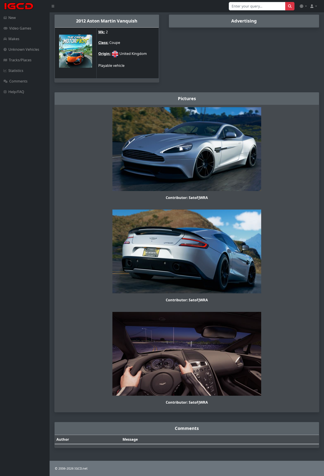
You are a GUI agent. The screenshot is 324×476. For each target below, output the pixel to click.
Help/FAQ (16, 91)
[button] (303, 6)
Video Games (20, 28)
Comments (18, 81)
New (12, 17)
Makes (13, 38)
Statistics (15, 70)
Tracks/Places (20, 60)
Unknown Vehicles (23, 49)
